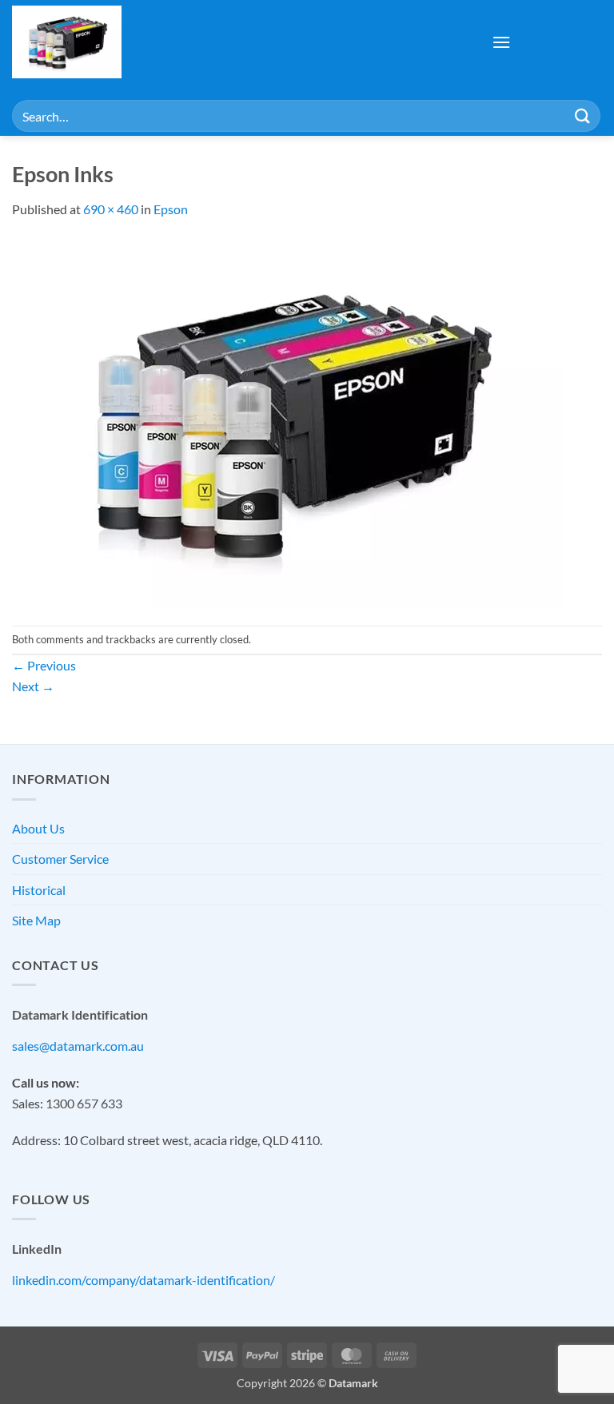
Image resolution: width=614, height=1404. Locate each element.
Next (33, 686)
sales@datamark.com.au (78, 1045)
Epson (171, 209)
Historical (39, 889)
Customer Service (60, 858)
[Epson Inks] (288, 420)
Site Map (36, 920)
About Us (38, 828)
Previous (44, 665)
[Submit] (583, 115)
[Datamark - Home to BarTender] (99, 42)
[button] (501, 42)
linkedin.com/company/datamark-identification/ (143, 1279)
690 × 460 (110, 209)
